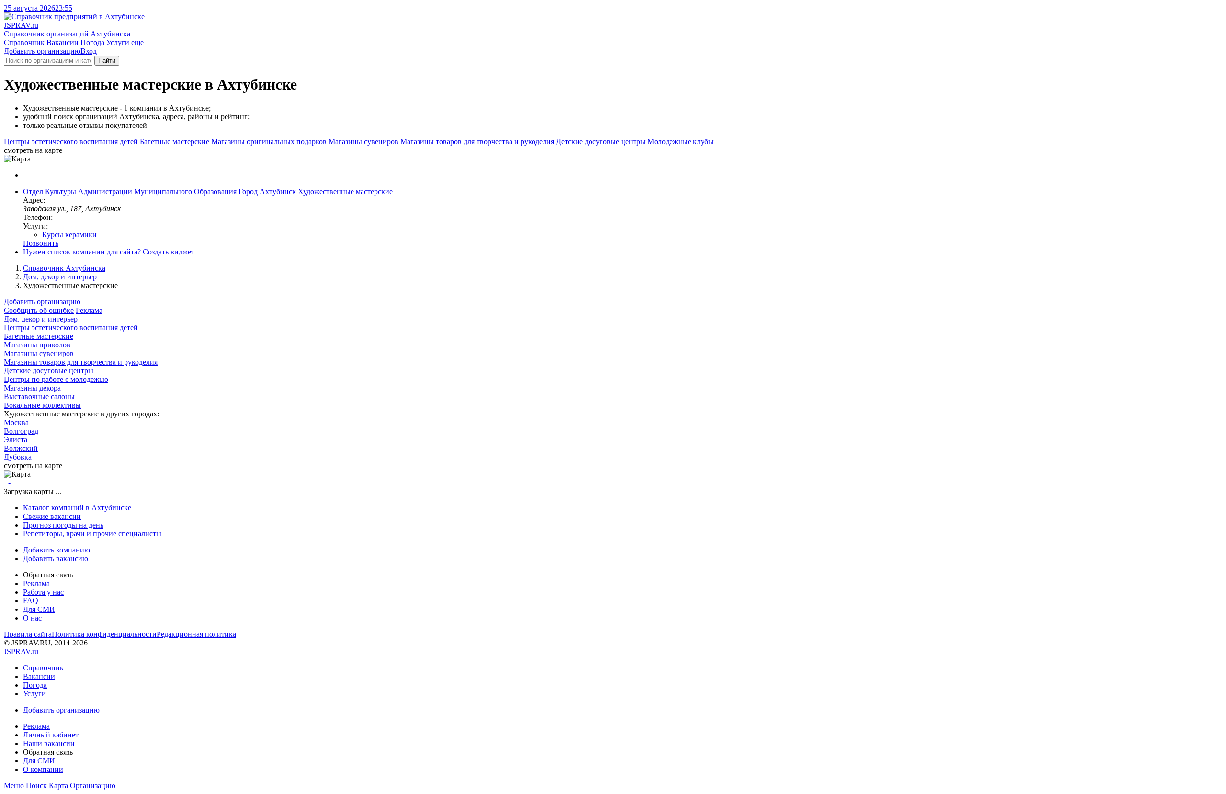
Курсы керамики (69, 234)
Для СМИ (39, 609)
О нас (32, 618)
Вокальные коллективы (42, 405)
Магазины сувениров (363, 142)
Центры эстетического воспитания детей (71, 142)
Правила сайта (28, 634)
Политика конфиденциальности (104, 634)
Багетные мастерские (174, 142)
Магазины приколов (37, 345)
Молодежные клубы (680, 142)
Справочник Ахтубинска (64, 268)
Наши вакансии (49, 743)
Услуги (117, 42)
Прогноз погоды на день (63, 525)
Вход (88, 51)
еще (137, 42)
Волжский (21, 448)
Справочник (24, 42)
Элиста (15, 440)
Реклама (89, 310)
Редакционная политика (196, 634)
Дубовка (18, 457)
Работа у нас (43, 592)
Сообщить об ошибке (39, 310)
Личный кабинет (51, 735)
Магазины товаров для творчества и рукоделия (477, 142)
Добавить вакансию (55, 558)
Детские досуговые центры (601, 142)
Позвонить (40, 243)
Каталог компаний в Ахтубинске (77, 508)
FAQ (30, 601)
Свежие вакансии (52, 516)
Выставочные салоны (39, 396)
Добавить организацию (42, 51)
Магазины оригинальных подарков (269, 142)
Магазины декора (32, 388)
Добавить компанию (56, 550)
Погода (92, 42)
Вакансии (62, 42)
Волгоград (21, 431)
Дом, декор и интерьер (60, 277)
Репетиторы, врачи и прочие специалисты (92, 533)
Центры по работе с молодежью (56, 379)
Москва (16, 422)
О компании (43, 769)
